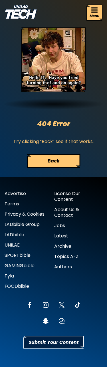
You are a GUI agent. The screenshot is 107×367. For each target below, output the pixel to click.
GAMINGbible (20, 265)
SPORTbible (18, 255)
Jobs (59, 225)
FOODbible (17, 286)
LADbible (14, 234)
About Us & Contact (66, 212)
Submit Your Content (54, 342)
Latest (61, 236)
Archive (62, 246)
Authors (63, 266)
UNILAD (13, 245)
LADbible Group (22, 224)
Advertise (15, 193)
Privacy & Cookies (25, 214)
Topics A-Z (66, 256)
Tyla (9, 276)
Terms (12, 204)
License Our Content (67, 196)
